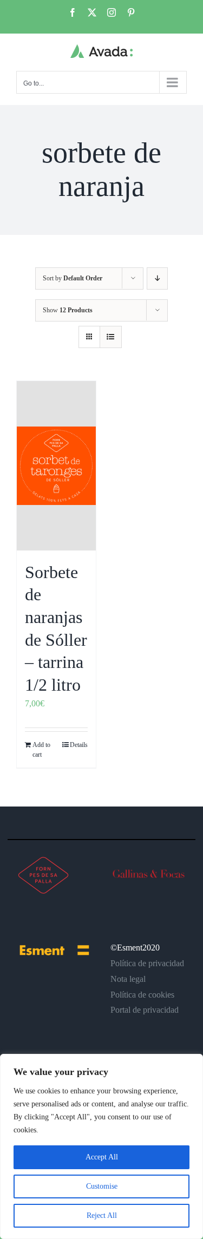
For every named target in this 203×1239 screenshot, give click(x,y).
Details (79, 745)
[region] (101, 1146)
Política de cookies (142, 994)
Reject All (102, 1215)
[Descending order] (157, 278)
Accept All (102, 1157)
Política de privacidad (147, 963)
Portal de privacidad (144, 1009)
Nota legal (128, 979)
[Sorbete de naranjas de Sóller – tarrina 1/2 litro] (56, 465)
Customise (101, 1186)
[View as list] (110, 337)
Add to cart (41, 749)
